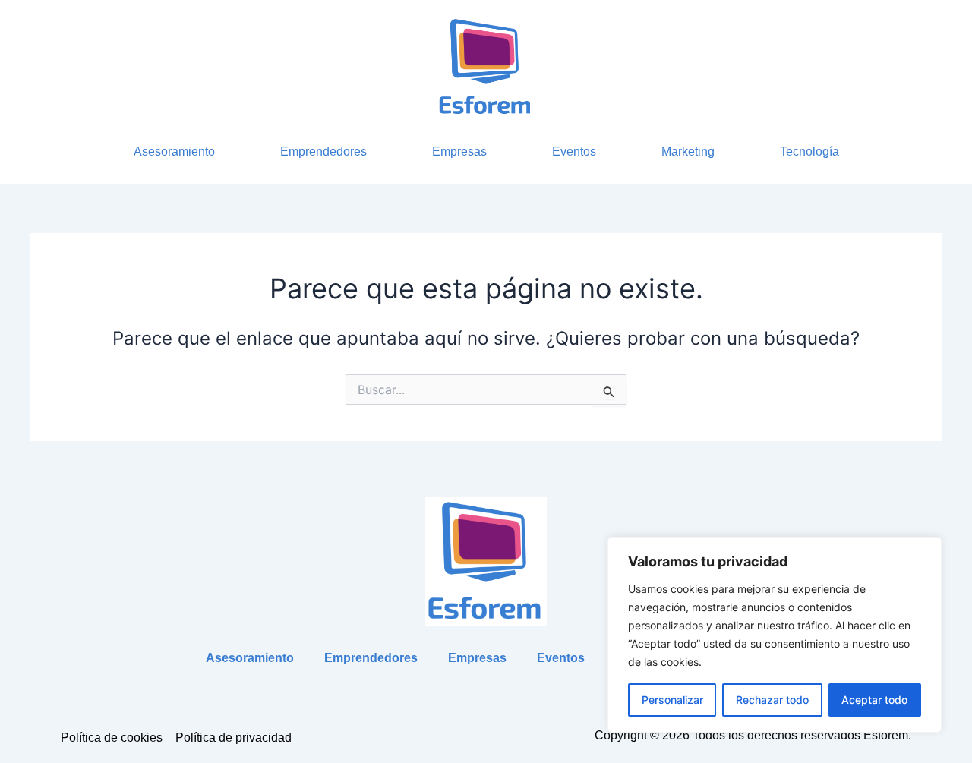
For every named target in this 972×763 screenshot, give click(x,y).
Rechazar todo (772, 699)
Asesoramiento (174, 151)
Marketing (688, 151)
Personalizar (672, 699)
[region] (775, 635)
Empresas (459, 151)
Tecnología (809, 151)
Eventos (574, 151)
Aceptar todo (874, 699)
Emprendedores (323, 151)
